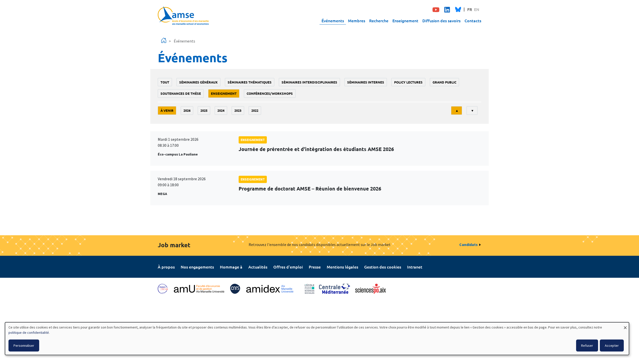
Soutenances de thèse (180, 93)
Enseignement (405, 20)
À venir (166, 110)
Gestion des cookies (382, 267)
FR (469, 9)
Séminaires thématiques (250, 82)
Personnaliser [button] (23, 345)
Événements (332, 20)
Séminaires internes (365, 82)
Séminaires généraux (198, 82)
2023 (237, 110)
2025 (203, 110)
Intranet (414, 267)
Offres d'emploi (288, 267)
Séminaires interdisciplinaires (309, 82)
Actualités (257, 267)
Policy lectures (408, 82)
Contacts (473, 20)
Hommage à (231, 267)
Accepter (612, 345)
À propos (166, 267)
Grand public (444, 82)
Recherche (378, 20)
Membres (356, 20)
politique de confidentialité (28, 332)
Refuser (587, 345)
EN (476, 9)
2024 (220, 110)
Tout (164, 82)
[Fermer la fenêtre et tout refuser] (625, 325)
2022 (254, 110)
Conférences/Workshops (270, 93)
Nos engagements (197, 267)
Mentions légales (342, 267)
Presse (315, 267)
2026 (186, 110)
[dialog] (317, 338)
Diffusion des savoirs (441, 20)
